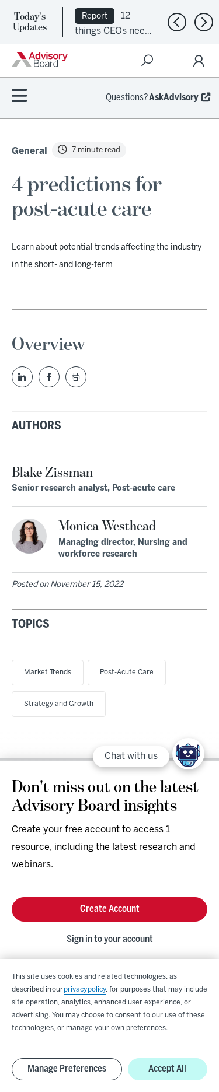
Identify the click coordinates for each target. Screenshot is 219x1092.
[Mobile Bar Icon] (19, 96)
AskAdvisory (174, 97)
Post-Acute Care (127, 672)
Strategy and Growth (58, 704)
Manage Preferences (66, 1069)
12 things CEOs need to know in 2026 (113, 30)
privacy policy (85, 989)
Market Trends (47, 672)
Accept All (167, 1069)
